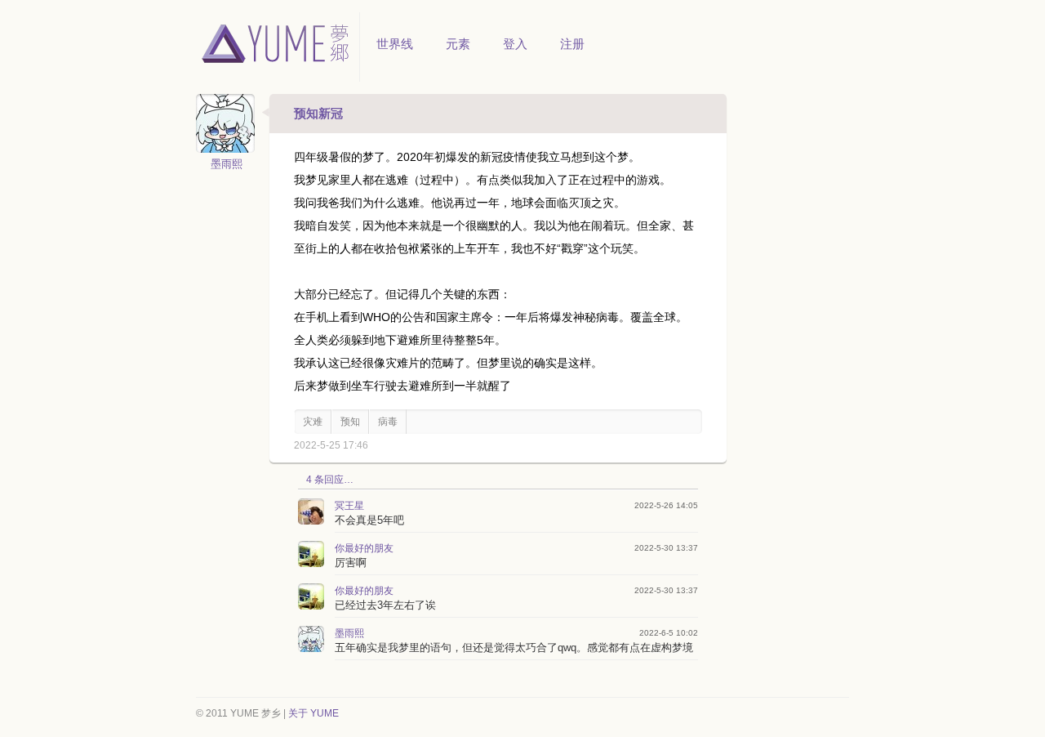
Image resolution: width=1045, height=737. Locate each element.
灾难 (312, 421)
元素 (458, 44)
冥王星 (349, 505)
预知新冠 (318, 113)
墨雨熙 (226, 164)
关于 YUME (313, 713)
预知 (350, 421)
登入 (515, 44)
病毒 (388, 421)
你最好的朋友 (364, 548)
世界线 (394, 44)
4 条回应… (330, 479)
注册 (572, 44)
